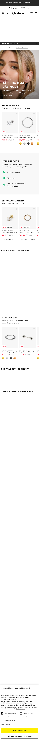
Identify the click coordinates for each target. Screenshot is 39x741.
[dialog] (19, 713)
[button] (19, 726)
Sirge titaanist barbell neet (27, 352)
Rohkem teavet (20, 709)
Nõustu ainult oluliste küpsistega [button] (20, 736)
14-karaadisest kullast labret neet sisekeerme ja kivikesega (10, 232)
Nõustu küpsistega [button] (19, 730)
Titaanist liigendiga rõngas (10, 352)
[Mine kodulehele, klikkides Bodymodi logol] (19, 13)
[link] (20, 143)
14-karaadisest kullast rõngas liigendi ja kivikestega (27, 232)
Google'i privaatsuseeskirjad (25, 705)
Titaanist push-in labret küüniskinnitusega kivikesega (10, 137)
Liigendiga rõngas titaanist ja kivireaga (27, 137)
